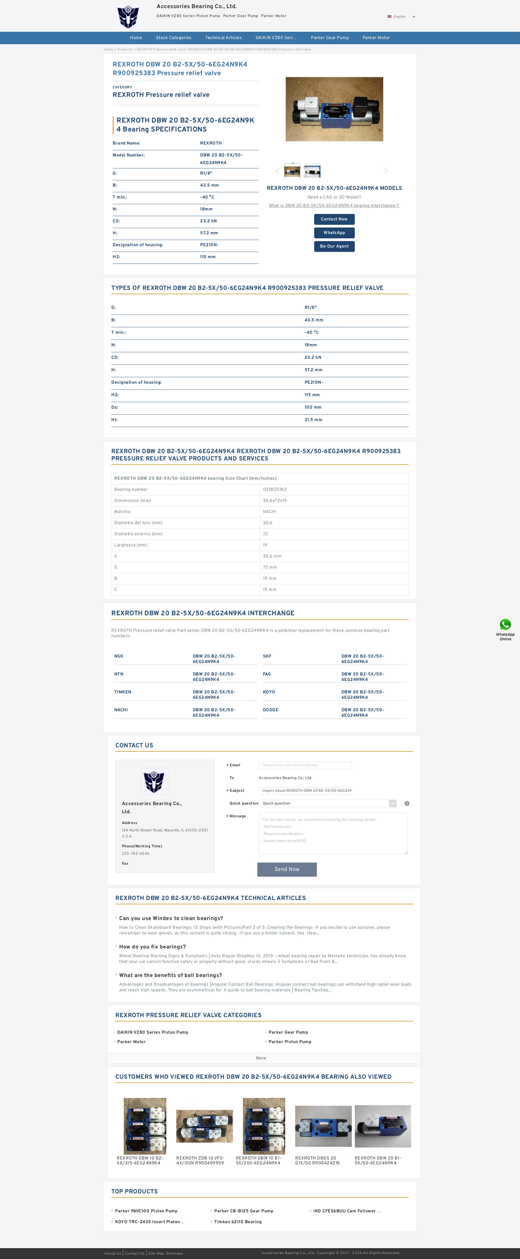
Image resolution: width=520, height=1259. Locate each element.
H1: (114, 420)
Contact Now (334, 219)
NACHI (121, 710)
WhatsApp (334, 233)
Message (236, 816)
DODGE (271, 710)
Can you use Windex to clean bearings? (171, 918)
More (261, 1058)
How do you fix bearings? (152, 947)
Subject (235, 791)
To (232, 778)
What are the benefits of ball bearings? (170, 975)
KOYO (269, 692)
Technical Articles (223, 38)
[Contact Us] (506, 629)
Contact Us (135, 1253)
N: (115, 209)
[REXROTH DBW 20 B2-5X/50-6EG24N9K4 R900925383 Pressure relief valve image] (334, 109)
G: (115, 173)
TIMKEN (122, 692)
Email (233, 765)
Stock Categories (174, 38)
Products (125, 49)
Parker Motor (376, 38)
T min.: (120, 197)
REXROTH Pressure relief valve (161, 49)
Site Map (156, 1253)
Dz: (114, 407)
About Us (112, 1253)
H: (115, 233)
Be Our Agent (334, 246)
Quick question (244, 803)
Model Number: (129, 155)
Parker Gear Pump (330, 38)
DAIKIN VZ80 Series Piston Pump (280, 38)
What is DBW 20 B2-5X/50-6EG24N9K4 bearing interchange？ (334, 206)
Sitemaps (174, 1253)
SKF (267, 656)
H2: (116, 257)
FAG (267, 674)
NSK (118, 656)
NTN (118, 674)
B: (115, 185)
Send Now (287, 869)
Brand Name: (126, 143)
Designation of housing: (138, 245)
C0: (116, 221)
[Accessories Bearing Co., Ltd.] (129, 15)
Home (136, 38)
